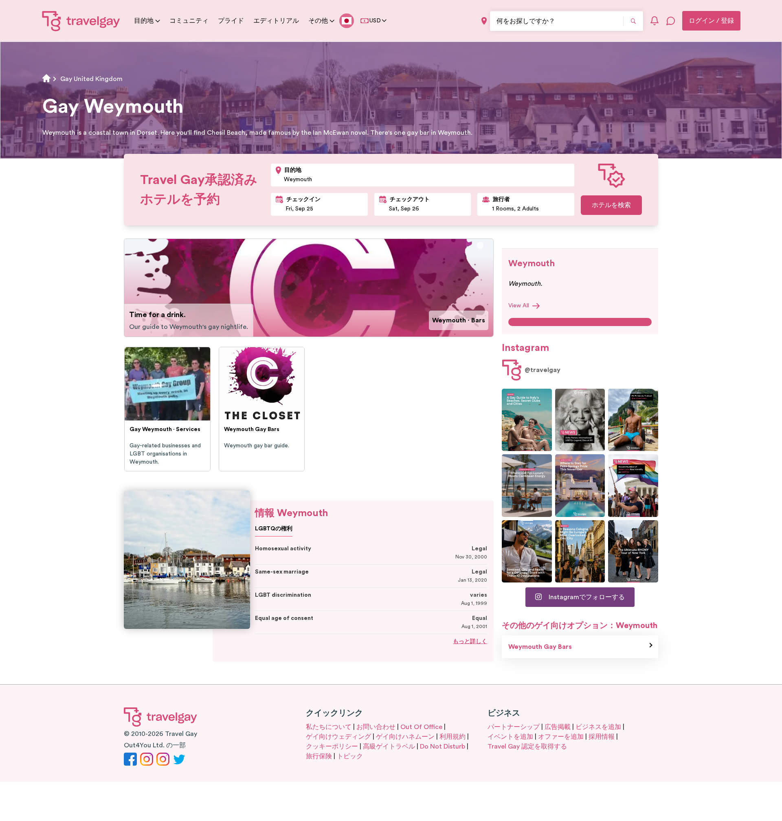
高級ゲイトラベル (389, 746)
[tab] (480, 245)
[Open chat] (671, 21)
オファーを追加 (561, 736)
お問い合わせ (375, 727)
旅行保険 (319, 756)
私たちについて (328, 727)
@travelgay (542, 370)
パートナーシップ (514, 727)
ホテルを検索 (611, 205)
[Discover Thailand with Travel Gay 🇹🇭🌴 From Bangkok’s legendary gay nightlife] (633, 420)
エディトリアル (276, 21)
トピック (350, 756)
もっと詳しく (470, 641)
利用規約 (452, 736)
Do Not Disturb (442, 746)
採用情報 (602, 736)
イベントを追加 (510, 736)
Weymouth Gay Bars (540, 647)
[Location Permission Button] (484, 21)
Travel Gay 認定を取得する (527, 746)
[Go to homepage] (81, 20)
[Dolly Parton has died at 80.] (580, 420)
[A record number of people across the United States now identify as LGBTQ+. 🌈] (633, 485)
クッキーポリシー (332, 746)
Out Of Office (421, 727)
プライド (231, 21)
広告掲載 (558, 727)
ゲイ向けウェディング (338, 736)
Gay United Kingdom (91, 79)
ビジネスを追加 (598, 727)
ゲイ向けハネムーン (405, 736)
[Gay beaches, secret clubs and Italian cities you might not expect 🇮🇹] (527, 420)
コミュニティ (189, 21)
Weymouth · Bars (458, 320)
